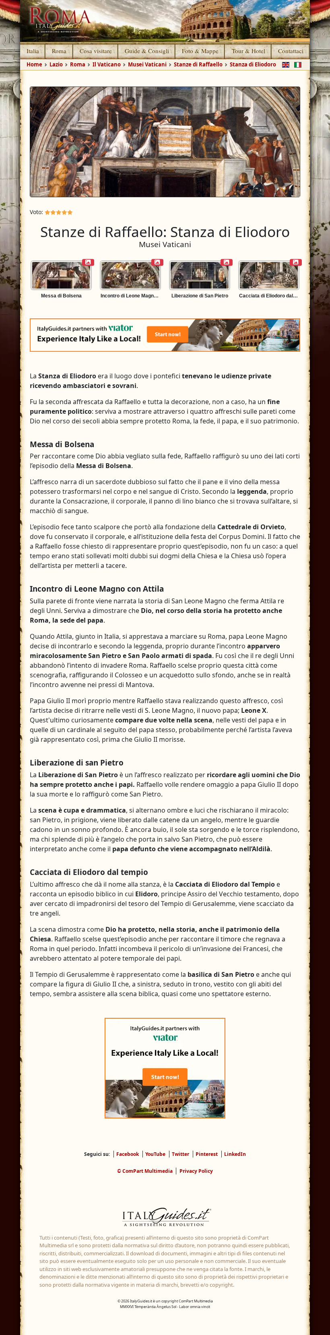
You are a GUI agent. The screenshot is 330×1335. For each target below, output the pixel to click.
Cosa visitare (96, 51)
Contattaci (290, 51)
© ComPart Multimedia (145, 1171)
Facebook (127, 1154)
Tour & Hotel (248, 51)
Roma (59, 51)
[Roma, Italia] (165, 21)
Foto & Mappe (200, 51)
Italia (33, 51)
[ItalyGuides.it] (165, 1217)
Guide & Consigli (147, 51)
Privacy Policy (196, 1171)
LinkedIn (235, 1154)
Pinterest (207, 1154)
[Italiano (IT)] (296, 64)
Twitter (180, 1154)
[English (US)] (284, 64)
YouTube (155, 1154)
